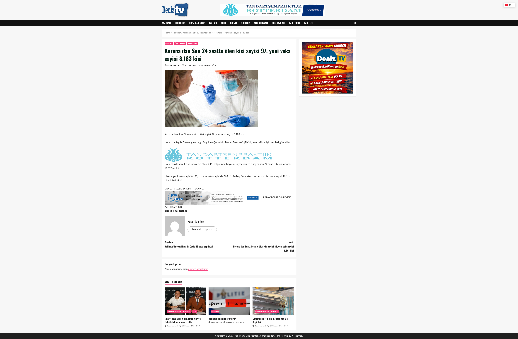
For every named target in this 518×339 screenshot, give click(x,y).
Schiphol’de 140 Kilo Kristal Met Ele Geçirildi (270, 320)
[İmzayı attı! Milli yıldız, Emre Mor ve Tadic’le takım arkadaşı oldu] (185, 301)
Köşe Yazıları (278, 23)
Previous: (189, 244)
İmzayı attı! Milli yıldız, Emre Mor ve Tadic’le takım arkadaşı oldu (183, 320)
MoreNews (282, 335)
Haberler (180, 23)
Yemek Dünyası (261, 23)
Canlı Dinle (294, 23)
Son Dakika (192, 43)
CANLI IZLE (308, 23)
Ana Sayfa (166, 23)
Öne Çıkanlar (180, 43)
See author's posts (202, 229)
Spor (223, 23)
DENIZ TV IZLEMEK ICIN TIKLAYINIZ (184, 188)
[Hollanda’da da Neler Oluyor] (229, 301)
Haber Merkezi (173, 65)
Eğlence (213, 23)
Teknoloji (245, 23)
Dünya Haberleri (197, 23)
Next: (263, 246)
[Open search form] (355, 23)
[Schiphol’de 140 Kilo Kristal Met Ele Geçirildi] (273, 301)
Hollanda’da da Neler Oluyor (222, 318)
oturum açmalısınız (198, 268)
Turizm (233, 23)
